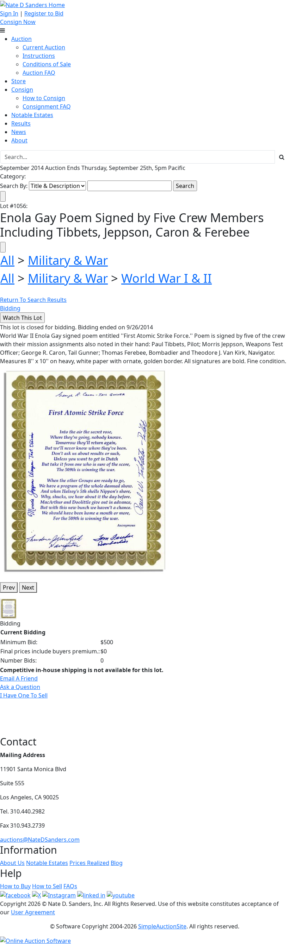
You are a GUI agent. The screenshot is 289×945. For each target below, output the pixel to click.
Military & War (68, 260)
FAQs (70, 886)
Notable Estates (32, 115)
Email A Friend (19, 678)
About (19, 140)
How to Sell (47, 886)
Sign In (9, 13)
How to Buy (15, 886)
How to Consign (44, 98)
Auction (21, 39)
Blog (117, 863)
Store (18, 81)
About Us (12, 863)
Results (21, 123)
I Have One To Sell (24, 695)
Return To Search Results (33, 300)
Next (28, 587)
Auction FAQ (39, 73)
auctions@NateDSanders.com (40, 839)
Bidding (10, 308)
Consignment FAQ (47, 106)
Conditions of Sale (47, 64)
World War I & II (166, 278)
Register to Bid (43, 13)
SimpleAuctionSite (162, 926)
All (7, 260)
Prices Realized (89, 863)
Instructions (39, 56)
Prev (9, 587)
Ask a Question (20, 687)
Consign (22, 89)
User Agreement (33, 912)
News (18, 132)
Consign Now (18, 22)
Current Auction (44, 47)
